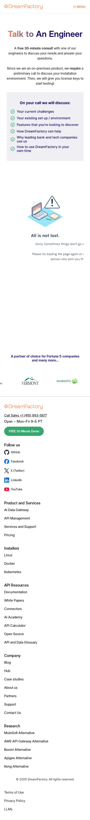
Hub (7, 671)
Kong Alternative (16, 766)
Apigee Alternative (18, 758)
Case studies (14, 679)
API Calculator (15, 625)
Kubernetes (12, 572)
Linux (8, 555)
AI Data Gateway (16, 510)
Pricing (9, 535)
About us (11, 687)
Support (10, 704)
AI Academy (13, 617)
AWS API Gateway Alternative (26, 741)
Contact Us (12, 713)
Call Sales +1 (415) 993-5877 (25, 415)
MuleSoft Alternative (19, 733)
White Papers (14, 600)
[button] (77, 6)
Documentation (15, 592)
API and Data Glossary (20, 642)
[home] (23, 6)
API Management (17, 518)
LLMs (8, 809)
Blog (7, 662)
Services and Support (20, 527)
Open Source (14, 634)
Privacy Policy (14, 801)
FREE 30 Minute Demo (24, 431)
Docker (9, 563)
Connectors (13, 609)
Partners (10, 696)
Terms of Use (14, 792)
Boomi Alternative (17, 749)
